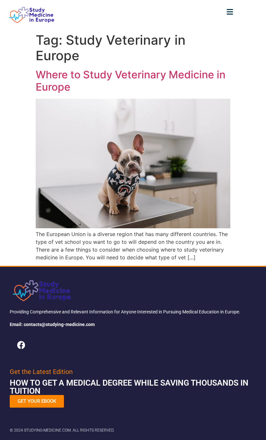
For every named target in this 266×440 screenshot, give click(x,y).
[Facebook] (21, 344)
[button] (230, 11)
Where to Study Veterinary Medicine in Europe (130, 80)
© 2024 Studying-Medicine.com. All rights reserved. (62, 430)
